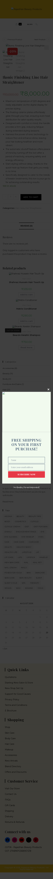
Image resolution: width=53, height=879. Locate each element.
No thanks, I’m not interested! (26, 487)
